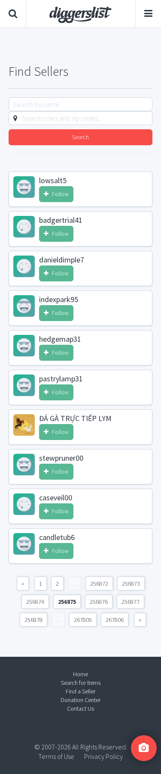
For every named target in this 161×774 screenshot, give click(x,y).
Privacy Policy (103, 756)
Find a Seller (80, 691)
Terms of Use (56, 756)
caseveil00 (55, 497)
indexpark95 (58, 299)
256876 (99, 601)
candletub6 (57, 537)
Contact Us (80, 708)
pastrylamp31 (61, 379)
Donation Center (80, 700)
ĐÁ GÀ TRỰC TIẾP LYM (75, 418)
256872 (99, 583)
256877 (131, 601)
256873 (131, 583)
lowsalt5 (53, 180)
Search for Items (80, 683)
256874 (35, 601)
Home (80, 674)
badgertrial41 (60, 220)
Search (80, 137)
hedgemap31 (60, 339)
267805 (83, 620)
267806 (115, 620)
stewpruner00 (61, 458)
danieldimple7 (61, 260)
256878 (33, 620)
